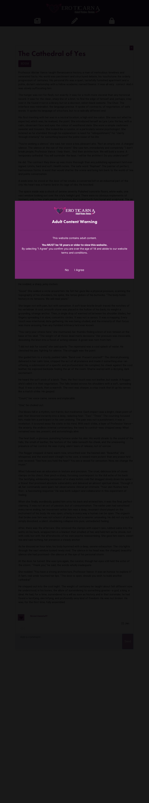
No (67, 270)
